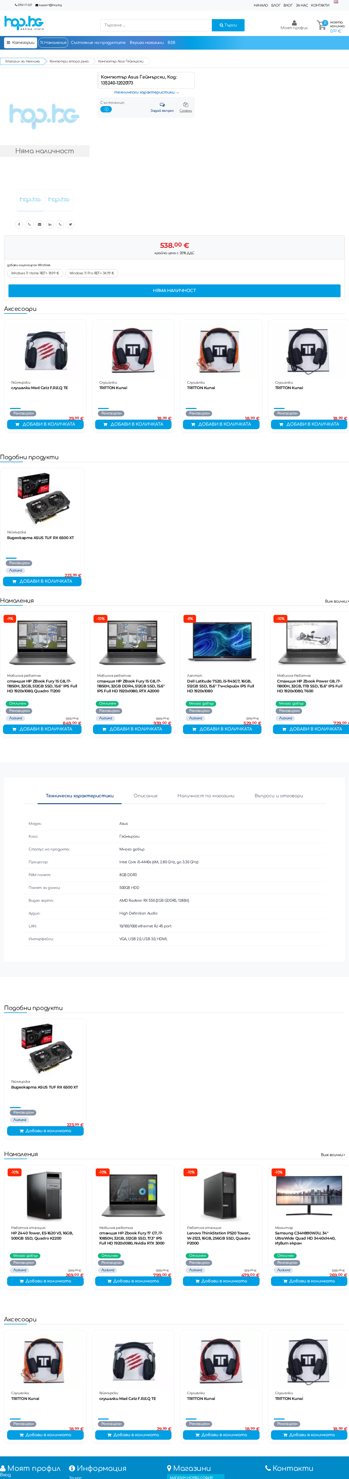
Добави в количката (49, 424)
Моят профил (294, 28)
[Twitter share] (70, 224)
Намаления (55, 43)
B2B (171, 43)
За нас (302, 5)
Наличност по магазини (205, 795)
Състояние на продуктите (98, 43)
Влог (288, 5)
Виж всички (336, 601)
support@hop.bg (50, 5)
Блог (275, 5)
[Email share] (39, 224)
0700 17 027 (25, 5)
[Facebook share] (19, 224)
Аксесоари (20, 309)
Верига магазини (146, 43)
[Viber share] (29, 224)
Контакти (320, 5)
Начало (261, 5)
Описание (145, 795)
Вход (5, 1474)
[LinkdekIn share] (50, 224)
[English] (336, 2)
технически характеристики (144, 92)
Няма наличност (174, 290)
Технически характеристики (79, 795)
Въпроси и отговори (279, 795)
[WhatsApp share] (60, 224)
